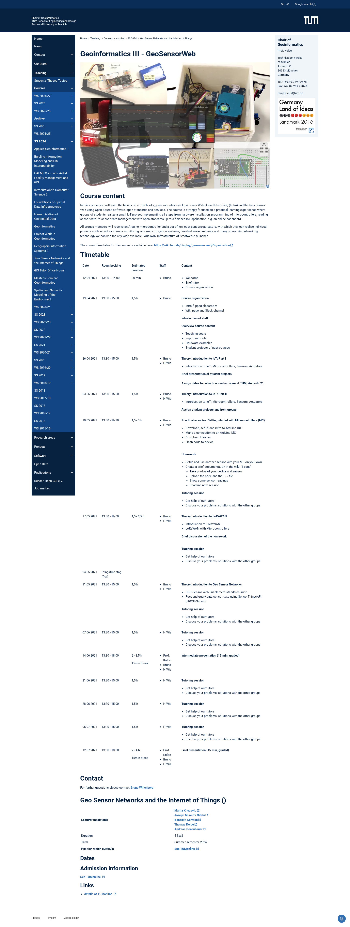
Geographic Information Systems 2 (50, 248)
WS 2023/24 (42, 307)
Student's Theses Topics (50, 80)
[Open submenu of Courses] (71, 88)
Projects (40, 447)
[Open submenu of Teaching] (71, 72)
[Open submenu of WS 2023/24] (71, 307)
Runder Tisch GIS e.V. (48, 481)
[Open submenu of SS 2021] (71, 345)
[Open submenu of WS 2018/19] (71, 383)
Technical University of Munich (49, 24)
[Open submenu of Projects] (71, 446)
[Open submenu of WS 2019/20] (71, 367)
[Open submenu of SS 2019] (71, 375)
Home (38, 39)
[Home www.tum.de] (311, 20)
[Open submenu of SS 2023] (71, 314)
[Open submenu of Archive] (71, 118)
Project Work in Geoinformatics (44, 236)
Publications (42, 472)
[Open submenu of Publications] (71, 472)
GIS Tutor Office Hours (49, 270)
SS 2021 (39, 345)
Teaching (40, 73)
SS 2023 (39, 314)
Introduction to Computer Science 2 (51, 192)
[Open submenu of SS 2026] (71, 103)
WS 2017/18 (42, 398)
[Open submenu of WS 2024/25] (71, 133)
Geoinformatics (44, 226)
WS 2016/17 (42, 413)
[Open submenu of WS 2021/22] (71, 337)
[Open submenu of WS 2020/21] (71, 352)
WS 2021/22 (42, 337)
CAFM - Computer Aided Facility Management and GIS (51, 177)
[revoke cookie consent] (342, 919)
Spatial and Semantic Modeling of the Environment (48, 294)
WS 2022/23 (42, 322)
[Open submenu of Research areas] (71, 437)
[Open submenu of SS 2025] (71, 126)
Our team (40, 64)
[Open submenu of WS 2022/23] (71, 322)
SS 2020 (39, 360)
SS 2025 (39, 126)
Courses (39, 88)
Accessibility (71, 917)
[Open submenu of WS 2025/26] (71, 111)
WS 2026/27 (42, 96)
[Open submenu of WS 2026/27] (71, 95)
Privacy (36, 917)
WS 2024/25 (42, 134)
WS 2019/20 (42, 368)
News (38, 46)
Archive (39, 118)
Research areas (44, 437)
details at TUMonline (98, 894)
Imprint (52, 917)
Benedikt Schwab (186, 820)
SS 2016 (39, 421)
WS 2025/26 (42, 111)
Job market (42, 488)
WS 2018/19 (42, 383)
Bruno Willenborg (142, 787)
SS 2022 (39, 330)
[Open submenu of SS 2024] (71, 141)
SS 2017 (39, 406)
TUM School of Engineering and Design (54, 20)
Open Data (41, 464)
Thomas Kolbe (184, 824)
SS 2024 (40, 141)
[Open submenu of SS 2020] (71, 360)
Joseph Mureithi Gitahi (189, 815)
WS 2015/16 (42, 428)
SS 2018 (39, 390)
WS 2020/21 (42, 352)
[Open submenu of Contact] (71, 54)
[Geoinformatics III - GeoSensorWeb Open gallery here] (175, 125)
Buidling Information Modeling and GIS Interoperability (48, 161)
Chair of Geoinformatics (45, 17)
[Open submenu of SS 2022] (71, 329)
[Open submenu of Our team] (71, 63)
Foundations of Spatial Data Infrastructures (49, 204)
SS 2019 (39, 375)
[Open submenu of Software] (71, 455)
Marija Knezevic (185, 810)
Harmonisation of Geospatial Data (46, 217)
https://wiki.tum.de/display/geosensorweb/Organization (192, 245)
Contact (39, 55)
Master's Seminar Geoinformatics (46, 280)
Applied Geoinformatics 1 (51, 149)
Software (40, 456)
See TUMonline (185, 849)
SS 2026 (39, 103)
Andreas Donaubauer (188, 829)
